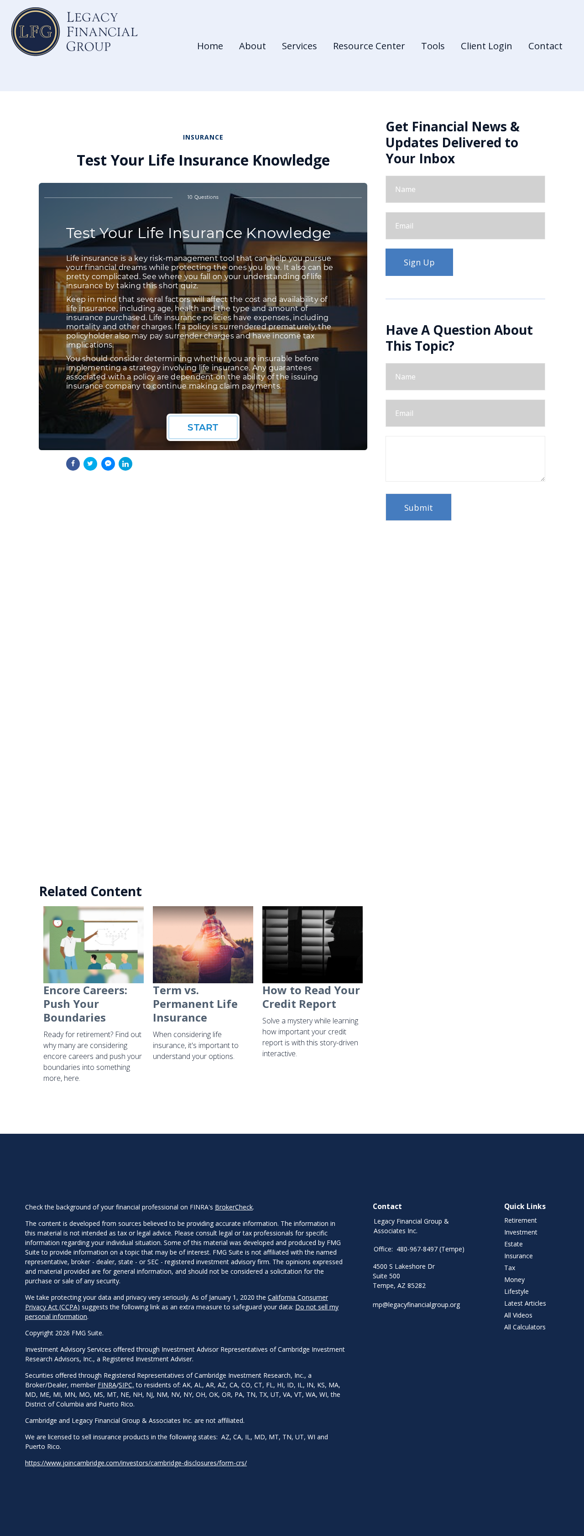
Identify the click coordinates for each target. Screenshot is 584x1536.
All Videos (518, 1315)
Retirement (520, 1220)
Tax (509, 1267)
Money (514, 1279)
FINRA (107, 1384)
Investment (520, 1232)
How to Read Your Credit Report (311, 996)
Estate (513, 1244)
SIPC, (126, 1384)
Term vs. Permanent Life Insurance (195, 1003)
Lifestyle (516, 1291)
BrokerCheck (234, 1207)
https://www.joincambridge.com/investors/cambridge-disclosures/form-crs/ (136, 1462)
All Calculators (525, 1327)
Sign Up (419, 262)
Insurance (518, 1255)
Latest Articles (525, 1303)
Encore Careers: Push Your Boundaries (85, 1003)
